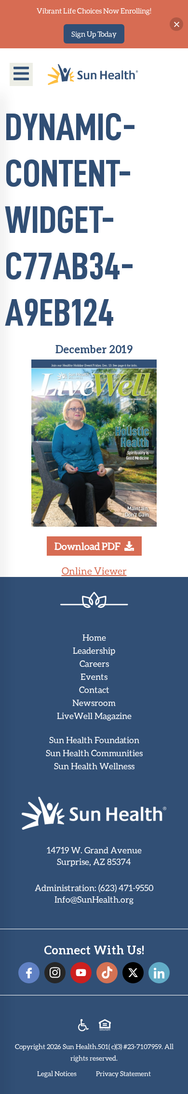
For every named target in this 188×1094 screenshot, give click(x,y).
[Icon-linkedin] (159, 972)
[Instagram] (55, 972)
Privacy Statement (123, 1073)
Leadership (94, 650)
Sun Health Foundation (94, 739)
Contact (94, 689)
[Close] (176, 24)
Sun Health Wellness (94, 766)
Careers (94, 663)
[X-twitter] (133, 972)
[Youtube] (81, 972)
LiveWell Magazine (94, 715)
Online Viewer (94, 570)
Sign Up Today (94, 33)
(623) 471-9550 (126, 887)
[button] (21, 74)
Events (94, 676)
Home (94, 637)
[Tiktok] (107, 972)
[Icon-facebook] (29, 972)
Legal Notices (57, 1073)
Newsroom (94, 702)
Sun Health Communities (94, 753)
